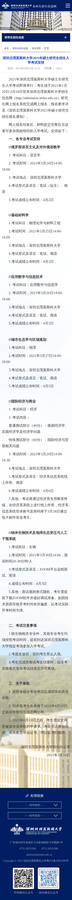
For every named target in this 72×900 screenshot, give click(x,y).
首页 (6, 48)
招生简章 (36, 48)
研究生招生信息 (20, 48)
